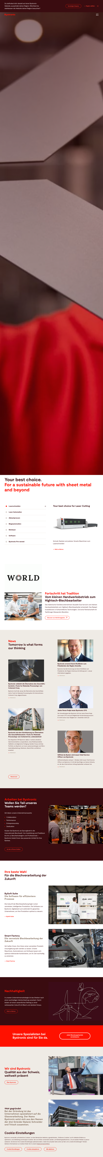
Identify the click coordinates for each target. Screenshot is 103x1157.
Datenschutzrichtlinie (43, 1143)
